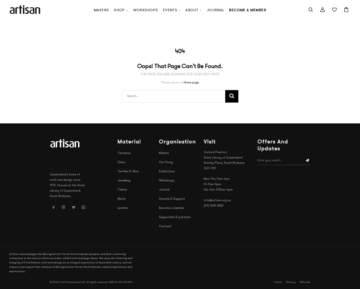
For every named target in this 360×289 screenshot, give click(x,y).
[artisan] (65, 143)
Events (170, 10)
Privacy (290, 282)
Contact (165, 226)
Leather (123, 208)
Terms (278, 282)
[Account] (322, 9)
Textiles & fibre (128, 171)
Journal (215, 10)
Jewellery (124, 180)
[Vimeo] (73, 207)
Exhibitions (167, 171)
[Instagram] (63, 207)
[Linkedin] (83, 207)
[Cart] (346, 9)
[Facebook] (53, 207)
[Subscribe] (307, 160)
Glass (122, 162)
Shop (119, 10)
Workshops (145, 10)
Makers (101, 10)
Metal (122, 199)
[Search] (310, 9)
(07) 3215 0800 (214, 205)
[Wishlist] (334, 9)
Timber (122, 189)
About (192, 10)
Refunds (305, 282)
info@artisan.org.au (217, 200)
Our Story (166, 162)
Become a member (247, 10)
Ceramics (124, 153)
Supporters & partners (175, 217)
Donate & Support (172, 199)
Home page (191, 82)
